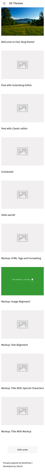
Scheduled (7, 171)
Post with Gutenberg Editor (16, 85)
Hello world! (8, 214)
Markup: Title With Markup (16, 431)
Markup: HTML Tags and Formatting (21, 258)
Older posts (22, 450)
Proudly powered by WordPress (17, 463)
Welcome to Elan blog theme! (17, 41)
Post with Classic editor (14, 128)
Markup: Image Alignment (15, 301)
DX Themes (16, 3)
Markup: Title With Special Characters (22, 388)
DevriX (19, 466)
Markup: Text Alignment (14, 344)
